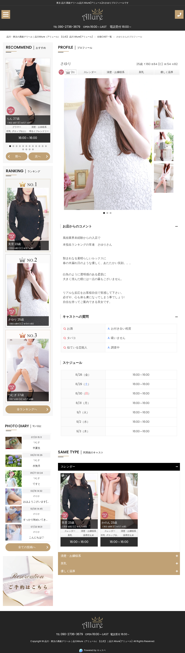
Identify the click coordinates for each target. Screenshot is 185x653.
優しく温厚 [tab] (68, 571)
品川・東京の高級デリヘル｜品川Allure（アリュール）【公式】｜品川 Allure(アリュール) (88, 641)
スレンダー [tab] (69, 467)
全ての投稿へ (27, 547)
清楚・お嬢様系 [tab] (71, 556)
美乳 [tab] (63, 563)
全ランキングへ (27, 409)
